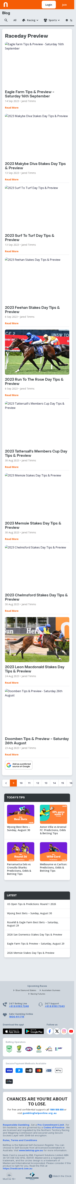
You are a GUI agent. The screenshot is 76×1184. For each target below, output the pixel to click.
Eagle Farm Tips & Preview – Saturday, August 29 (35, 943)
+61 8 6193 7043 (55, 1006)
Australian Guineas (51, 990)
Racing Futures (38, 994)
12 (37, 783)
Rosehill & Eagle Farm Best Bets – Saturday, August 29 (33, 924)
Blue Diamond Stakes (26, 990)
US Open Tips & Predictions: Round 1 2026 (31, 904)
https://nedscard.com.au (17, 1168)
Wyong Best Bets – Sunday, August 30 (30, 913)
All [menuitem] (14, 20)
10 (21, 783)
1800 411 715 (16, 1016)
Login (48, 4)
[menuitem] (30, 20)
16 (71, 783)
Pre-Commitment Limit (51, 1124)
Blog (6, 13)
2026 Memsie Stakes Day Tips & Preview (30, 952)
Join (64, 4)
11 (29, 783)
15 (62, 783)
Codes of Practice (54, 1127)
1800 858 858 (57, 1109)
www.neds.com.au (14, 4)
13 (46, 783)
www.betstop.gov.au (31, 1150)
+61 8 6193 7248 (19, 1006)
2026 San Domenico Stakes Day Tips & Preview (34, 934)
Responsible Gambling (16, 1124)
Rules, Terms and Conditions (20, 1140)
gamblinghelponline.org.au (40, 1113)
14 (54, 783)
